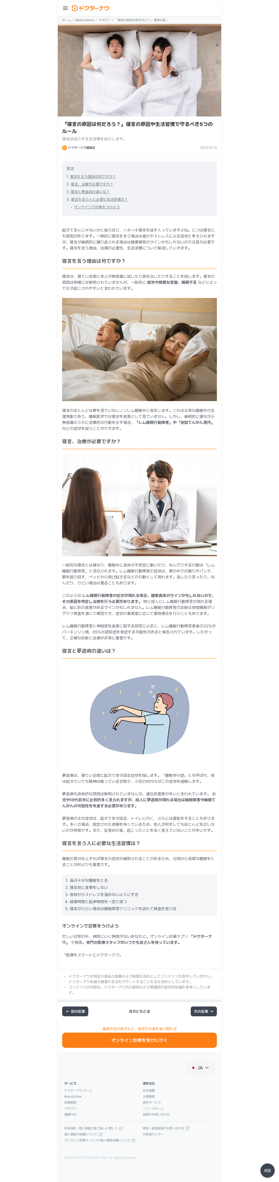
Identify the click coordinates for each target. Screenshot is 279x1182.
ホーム (66, 20)
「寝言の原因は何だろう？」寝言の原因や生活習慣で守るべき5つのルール (142, 20)
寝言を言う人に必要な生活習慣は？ (99, 199)
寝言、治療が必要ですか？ (92, 184)
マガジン (104, 20)
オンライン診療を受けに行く (139, 1040)
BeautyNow (84, 20)
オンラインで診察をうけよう (97, 207)
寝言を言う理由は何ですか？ (93, 176)
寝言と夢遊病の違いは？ (90, 192)
